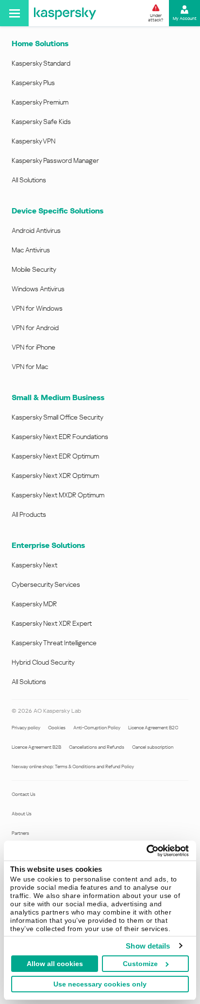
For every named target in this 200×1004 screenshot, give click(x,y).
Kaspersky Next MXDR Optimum (58, 495)
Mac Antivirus (31, 250)
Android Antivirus (36, 230)
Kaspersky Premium (40, 102)
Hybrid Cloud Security (43, 662)
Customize (140, 964)
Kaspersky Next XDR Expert (52, 623)
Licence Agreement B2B (36, 747)
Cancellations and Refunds (96, 747)
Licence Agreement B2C (153, 727)
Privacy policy (26, 727)
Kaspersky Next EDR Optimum (55, 456)
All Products (29, 514)
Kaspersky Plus (33, 83)
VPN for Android (35, 328)
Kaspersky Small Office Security (57, 417)
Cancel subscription (152, 747)
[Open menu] (14, 13)
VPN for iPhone (33, 347)
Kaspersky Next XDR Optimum (55, 475)
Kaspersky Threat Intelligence (54, 643)
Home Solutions (40, 43)
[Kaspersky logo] (65, 13)
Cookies (57, 727)
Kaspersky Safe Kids (41, 121)
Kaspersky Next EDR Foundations (60, 436)
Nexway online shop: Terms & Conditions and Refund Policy (73, 766)
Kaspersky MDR (34, 604)
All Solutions (29, 180)
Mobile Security (34, 269)
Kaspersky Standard (41, 63)
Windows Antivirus (38, 289)
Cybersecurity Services (46, 584)
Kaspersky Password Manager (55, 160)
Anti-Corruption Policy (96, 727)
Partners (20, 833)
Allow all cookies (55, 964)
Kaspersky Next (34, 565)
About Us (22, 813)
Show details (148, 946)
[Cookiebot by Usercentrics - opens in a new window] (146, 851)
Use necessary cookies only (100, 984)
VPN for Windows (37, 308)
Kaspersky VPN (33, 141)
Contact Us (23, 794)
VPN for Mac (30, 366)
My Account (185, 18)
